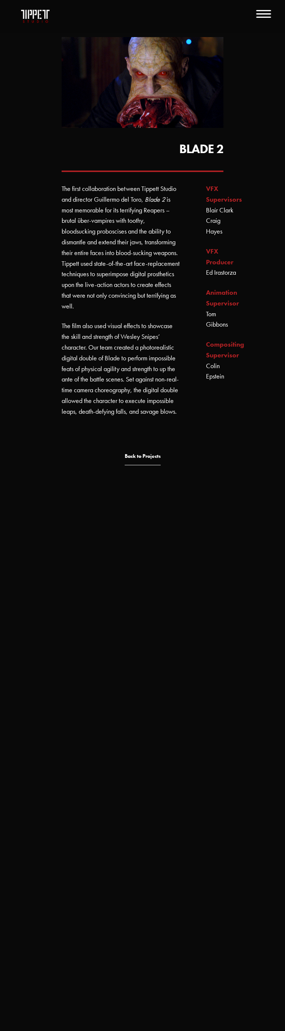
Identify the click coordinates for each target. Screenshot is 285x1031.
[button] (142, 457)
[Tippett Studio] (35, 16)
